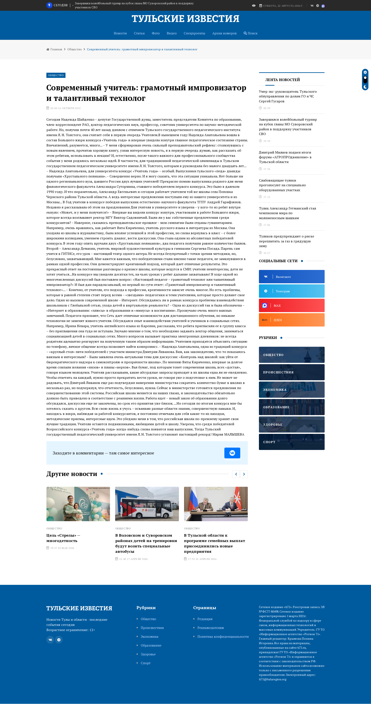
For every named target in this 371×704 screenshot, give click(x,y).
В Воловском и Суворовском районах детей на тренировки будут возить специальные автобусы (146, 543)
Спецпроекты (194, 33)
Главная (56, 49)
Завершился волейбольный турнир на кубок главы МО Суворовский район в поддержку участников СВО (134, 5)
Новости (120, 33)
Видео (172, 33)
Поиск (252, 33)
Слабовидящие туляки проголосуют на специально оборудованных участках (282, 185)
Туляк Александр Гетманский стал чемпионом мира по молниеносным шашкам (287, 213)
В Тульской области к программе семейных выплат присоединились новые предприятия (214, 543)
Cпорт (146, 663)
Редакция (205, 619)
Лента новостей (282, 79)
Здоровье (148, 654)
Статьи (139, 33)
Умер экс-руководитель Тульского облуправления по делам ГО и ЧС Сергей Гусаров (288, 96)
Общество (74, 49)
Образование (151, 645)
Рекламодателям (211, 627)
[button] (236, 474)
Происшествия (152, 627)
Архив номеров (224, 33)
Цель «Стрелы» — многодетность (63, 538)
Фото (156, 33)
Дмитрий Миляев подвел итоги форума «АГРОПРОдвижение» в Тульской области (285, 157)
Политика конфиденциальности (223, 636)
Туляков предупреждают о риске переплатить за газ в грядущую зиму (286, 241)
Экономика (149, 636)
